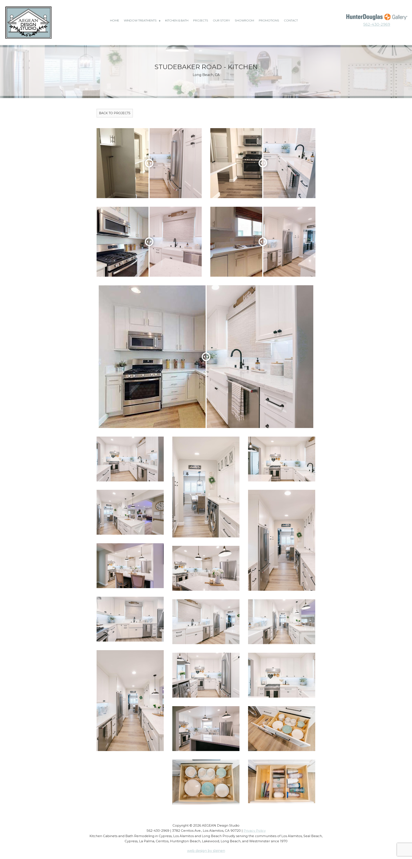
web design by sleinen (206, 851)
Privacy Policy (255, 831)
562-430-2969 (376, 24)
